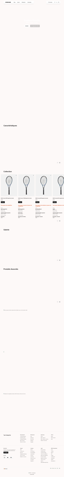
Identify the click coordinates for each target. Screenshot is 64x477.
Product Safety (43, 456)
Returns (21, 452)
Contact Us (22, 451)
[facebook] (11, 457)
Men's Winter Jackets (44, 439)
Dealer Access (32, 458)
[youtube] (8, 457)
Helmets (31, 440)
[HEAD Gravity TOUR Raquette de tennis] (26, 185)
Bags (52, 436)
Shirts (42, 436)
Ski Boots (32, 437)
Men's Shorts (43, 437)
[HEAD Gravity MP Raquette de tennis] (43, 185)
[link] (55, 2)
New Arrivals (53, 437)
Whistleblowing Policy (44, 462)
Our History (32, 451)
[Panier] (59, 2)
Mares (52, 452)
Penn (52, 449)
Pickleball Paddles (23, 439)
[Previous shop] (57, 162)
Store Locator (22, 455)
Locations (32, 459)
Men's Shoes (22, 440)
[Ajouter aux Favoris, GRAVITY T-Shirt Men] (33, 275)
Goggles (31, 441)
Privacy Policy (43, 449)
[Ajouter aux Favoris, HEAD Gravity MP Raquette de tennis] (51, 175)
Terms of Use (43, 459)
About (31, 449)
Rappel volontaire (44, 458)
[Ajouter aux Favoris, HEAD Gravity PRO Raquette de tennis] (16, 175)
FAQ (21, 449)
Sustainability (32, 452)
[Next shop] (60, 162)
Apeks (52, 459)
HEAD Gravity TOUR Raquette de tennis (25, 198)
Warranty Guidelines (44, 455)
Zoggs (52, 455)
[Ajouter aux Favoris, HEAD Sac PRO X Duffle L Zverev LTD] (51, 275)
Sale (52, 439)
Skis (31, 436)
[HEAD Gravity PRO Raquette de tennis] (9, 185)
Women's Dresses (44, 440)
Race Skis (32, 439)
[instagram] (4, 457)
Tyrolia (52, 451)
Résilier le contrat (23, 456)
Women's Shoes (23, 441)
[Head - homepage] (8, 2)
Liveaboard (53, 456)
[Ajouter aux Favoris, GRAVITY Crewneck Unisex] (16, 275)
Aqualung (52, 458)
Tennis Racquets (23, 436)
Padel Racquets (22, 437)
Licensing (32, 456)
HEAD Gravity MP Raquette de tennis (41, 198)
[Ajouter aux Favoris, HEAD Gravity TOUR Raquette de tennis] (33, 175)
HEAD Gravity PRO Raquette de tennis (7, 198)
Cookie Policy (43, 451)
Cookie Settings (43, 452)
